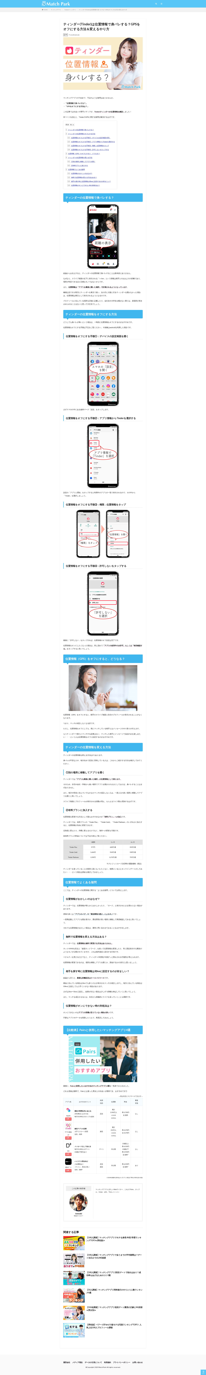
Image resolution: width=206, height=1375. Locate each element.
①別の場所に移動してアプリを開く (81, 161)
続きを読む (116, 1192)
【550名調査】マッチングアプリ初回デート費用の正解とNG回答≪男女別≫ (114, 1308)
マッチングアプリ (56, 10)
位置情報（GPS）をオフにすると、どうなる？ (83, 153)
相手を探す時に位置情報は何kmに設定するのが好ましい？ (89, 181)
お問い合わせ (137, 1362)
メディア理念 (77, 1362)
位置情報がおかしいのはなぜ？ (80, 173)
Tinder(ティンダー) (70, 10)
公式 (68, 1119)
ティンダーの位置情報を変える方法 (79, 157)
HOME (46, 10)
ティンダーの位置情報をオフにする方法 (80, 134)
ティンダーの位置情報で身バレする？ (80, 130)
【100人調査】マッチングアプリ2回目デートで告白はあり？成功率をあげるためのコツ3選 (113, 1273)
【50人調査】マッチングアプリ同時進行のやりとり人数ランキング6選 (114, 1291)
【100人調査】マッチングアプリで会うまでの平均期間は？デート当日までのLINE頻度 (114, 1256)
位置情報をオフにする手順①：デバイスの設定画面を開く (89, 138)
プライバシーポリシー (121, 1362)
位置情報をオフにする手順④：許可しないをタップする (88, 150)
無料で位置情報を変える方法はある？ (82, 177)
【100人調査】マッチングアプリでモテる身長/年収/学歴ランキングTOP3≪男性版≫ (113, 1239)
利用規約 (107, 1362)
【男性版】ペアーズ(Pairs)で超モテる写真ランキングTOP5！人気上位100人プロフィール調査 (114, 1326)
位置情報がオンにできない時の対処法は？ (84, 185)
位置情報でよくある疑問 (75, 169)
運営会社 (66, 1362)
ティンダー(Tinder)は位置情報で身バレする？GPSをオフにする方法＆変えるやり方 (103, 10)
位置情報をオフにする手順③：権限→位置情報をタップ (88, 146)
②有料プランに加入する (78, 165)
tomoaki (78, 1213)
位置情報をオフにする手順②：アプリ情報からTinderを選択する (91, 142)
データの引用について (93, 1362)
